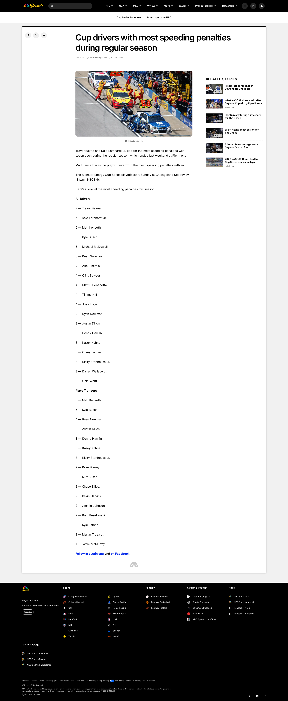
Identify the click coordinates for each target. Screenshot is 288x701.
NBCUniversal (37, 685)
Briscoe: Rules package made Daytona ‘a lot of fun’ (241, 146)
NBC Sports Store (67, 681)
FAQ (56, 681)
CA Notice (136, 681)
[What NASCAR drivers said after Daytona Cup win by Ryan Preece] (214, 104)
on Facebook (120, 553)
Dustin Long (83, 57)
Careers (34, 681)
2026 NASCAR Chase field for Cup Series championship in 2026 (242, 161)
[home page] (33, 6)
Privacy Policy (102, 681)
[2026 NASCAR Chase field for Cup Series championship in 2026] (214, 162)
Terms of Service (148, 681)
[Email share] (44, 35)
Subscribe (28, 612)
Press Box (80, 681)
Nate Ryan (229, 107)
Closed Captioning (46, 681)
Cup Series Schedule (129, 17)
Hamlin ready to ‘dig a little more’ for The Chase (243, 116)
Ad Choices (90, 681)
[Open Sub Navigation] (112, 6)
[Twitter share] (36, 35)
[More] (245, 6)
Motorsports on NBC (159, 17)
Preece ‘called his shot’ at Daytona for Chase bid (239, 87)
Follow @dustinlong (89, 553)
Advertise (25, 681)
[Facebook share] (28, 35)
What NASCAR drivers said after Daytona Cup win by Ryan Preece (243, 102)
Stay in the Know (30, 600)
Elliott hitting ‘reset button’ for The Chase (242, 131)
